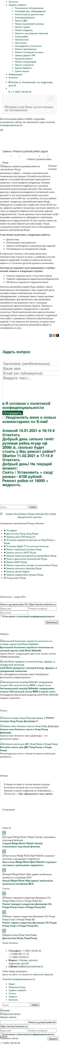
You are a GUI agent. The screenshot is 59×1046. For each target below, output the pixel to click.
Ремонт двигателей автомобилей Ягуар (26, 558)
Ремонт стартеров (24, 64)
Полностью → (11, 793)
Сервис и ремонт (17, 4)
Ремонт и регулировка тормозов (31, 33)
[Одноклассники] (54, 335)
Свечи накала (22, 71)
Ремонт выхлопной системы (29, 23)
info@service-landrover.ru (30, 966)
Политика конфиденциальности (18, 979)
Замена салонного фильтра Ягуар (24, 568)
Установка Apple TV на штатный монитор (27, 546)
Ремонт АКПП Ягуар (16, 562)
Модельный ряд (17, 987)
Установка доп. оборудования (30, 11)
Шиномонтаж (21, 39)
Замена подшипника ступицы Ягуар (24, 574)
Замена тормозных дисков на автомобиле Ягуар (31, 555)
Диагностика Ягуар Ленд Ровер (22, 533)
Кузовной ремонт (24, 58)
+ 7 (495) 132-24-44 (20, 91)
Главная (6, 155)
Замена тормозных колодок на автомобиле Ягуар (32, 565)
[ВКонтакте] (50, 335)
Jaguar (44, 155)
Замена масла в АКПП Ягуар (21, 552)
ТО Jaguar (11, 530)
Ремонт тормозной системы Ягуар (24, 549)
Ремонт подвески (24, 30)
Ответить (11, 434)
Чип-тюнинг (21, 42)
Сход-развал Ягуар (16, 577)
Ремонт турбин (22, 26)
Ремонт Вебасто (23, 67)
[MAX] (3, 1036)
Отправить (12, 413)
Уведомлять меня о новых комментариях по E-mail (29, 419)
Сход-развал (21, 36)
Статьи (12, 993)
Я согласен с (26, 405)
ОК (1, 129)
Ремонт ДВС (21, 20)
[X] (57, 335)
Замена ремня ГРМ (25, 55)
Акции (12, 983)
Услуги (15, 155)
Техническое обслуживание (29, 7)
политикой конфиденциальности (26, 405)
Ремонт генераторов (25, 61)
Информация (15, 74)
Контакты (13, 77)
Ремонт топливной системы (29, 52)
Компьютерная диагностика (29, 14)
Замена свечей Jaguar (17, 571)
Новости (13, 996)
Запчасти (13, 1)
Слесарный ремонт (25, 17)
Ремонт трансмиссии (26, 49)
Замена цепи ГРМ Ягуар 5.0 (20, 536)
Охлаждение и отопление (28, 45)
